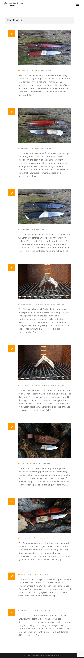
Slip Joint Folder (62, 385)
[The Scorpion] (44, 440)
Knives (43, 70)
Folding (49, 304)
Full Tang (42, 463)
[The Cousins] (44, 206)
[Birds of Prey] (44, 47)
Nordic (48, 70)
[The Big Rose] (44, 281)
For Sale (37, 70)
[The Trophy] (44, 515)
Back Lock (41, 304)
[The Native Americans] (44, 125)
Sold (50, 574)
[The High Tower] (44, 362)
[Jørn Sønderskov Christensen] (13, 4)
